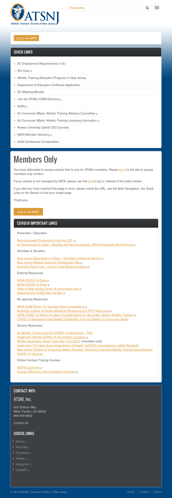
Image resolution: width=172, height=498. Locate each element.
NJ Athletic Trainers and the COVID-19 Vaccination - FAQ (55, 333)
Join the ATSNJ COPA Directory (38, 99)
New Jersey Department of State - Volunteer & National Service (59, 258)
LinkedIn (21, 470)
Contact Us (21, 423)
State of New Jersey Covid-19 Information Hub (48, 288)
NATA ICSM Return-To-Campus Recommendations (51, 306)
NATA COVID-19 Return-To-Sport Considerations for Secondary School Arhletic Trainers (75, 315)
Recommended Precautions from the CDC (45, 240)
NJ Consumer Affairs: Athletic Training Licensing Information (57, 120)
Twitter (20, 458)
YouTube (21, 447)
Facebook (22, 453)
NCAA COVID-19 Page (32, 284)
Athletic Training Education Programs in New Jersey (51, 78)
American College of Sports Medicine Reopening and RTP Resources (63, 311)
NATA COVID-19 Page (31, 280)
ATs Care (23, 70)
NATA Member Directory (33, 134)
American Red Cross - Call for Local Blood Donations (52, 266)
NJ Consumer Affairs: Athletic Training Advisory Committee (56, 113)
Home (130, 492)
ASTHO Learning (28, 367)
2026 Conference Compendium (38, 141)
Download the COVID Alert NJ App (40, 293)
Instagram (22, 464)
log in (122, 169)
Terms (158, 492)
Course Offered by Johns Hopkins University (46, 371)
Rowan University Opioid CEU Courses (43, 127)
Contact (144, 492)
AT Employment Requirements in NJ (41, 63)
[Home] (35, 14)
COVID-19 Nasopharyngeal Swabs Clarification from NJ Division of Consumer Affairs (73, 319)
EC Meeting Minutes (30, 92)
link (90, 181)
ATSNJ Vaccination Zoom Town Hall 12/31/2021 (48, 341)
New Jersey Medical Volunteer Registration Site (48, 262)
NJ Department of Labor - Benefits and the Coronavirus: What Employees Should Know (75, 244)
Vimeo (20, 441)
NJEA (21, 106)
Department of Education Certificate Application (48, 85)
